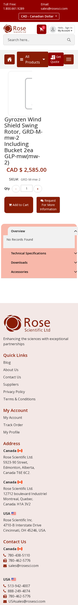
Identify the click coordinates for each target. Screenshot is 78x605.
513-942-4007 (19, 585)
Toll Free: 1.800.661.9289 (13, 6)
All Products (32, 59)
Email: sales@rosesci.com (54, 6)
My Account (64, 30)
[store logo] (17, 28)
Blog (7, 362)
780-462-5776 (19, 560)
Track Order (13, 424)
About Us (10, 369)
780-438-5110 (19, 555)
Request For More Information (48, 204)
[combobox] (39, 39)
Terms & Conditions (19, 399)
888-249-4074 (19, 591)
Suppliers (11, 384)
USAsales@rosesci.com (26, 601)
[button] (39, 16)
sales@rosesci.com (23, 565)
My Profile (11, 432)
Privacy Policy (14, 391)
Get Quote (55, 59)
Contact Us (12, 377)
